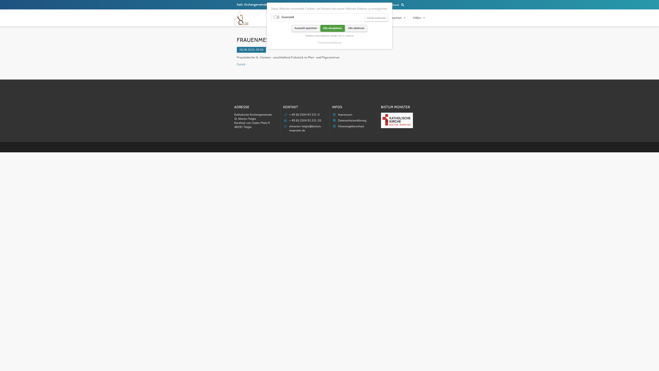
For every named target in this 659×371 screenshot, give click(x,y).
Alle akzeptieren (332, 28)
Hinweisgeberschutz (351, 126)
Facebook (393, 5)
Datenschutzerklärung (352, 120)
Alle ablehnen (356, 28)
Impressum (345, 114)
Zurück (241, 64)
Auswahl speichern (305, 28)
